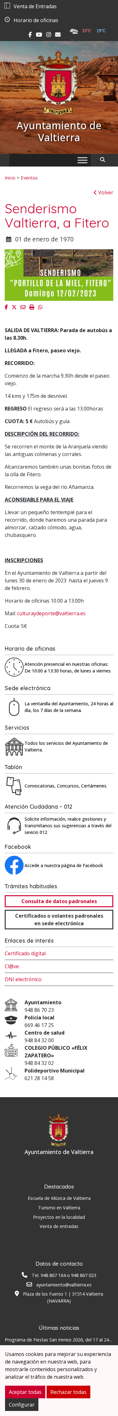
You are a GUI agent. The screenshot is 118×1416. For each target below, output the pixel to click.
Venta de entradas (59, 1226)
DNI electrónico (23, 979)
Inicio (10, 177)
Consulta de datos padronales (59, 901)
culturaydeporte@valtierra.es (51, 613)
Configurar (22, 1404)
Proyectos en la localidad (59, 1217)
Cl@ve (12, 966)
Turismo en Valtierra (59, 1208)
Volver (105, 192)
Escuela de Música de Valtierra (59, 1198)
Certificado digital (25, 953)
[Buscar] (105, 159)
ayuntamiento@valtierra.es (64, 1285)
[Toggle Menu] (82, 160)
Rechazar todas (68, 1392)
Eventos (29, 177)
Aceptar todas (25, 1392)
